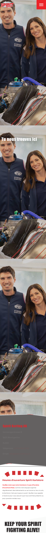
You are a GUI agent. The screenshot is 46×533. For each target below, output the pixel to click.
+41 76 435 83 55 (21, 448)
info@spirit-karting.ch (19, 454)
